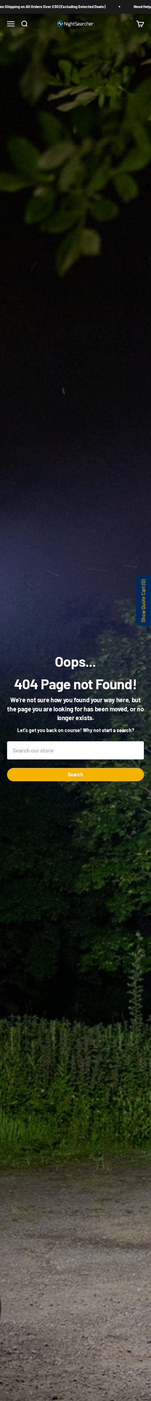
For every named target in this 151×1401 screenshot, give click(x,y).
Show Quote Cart (143, 600)
